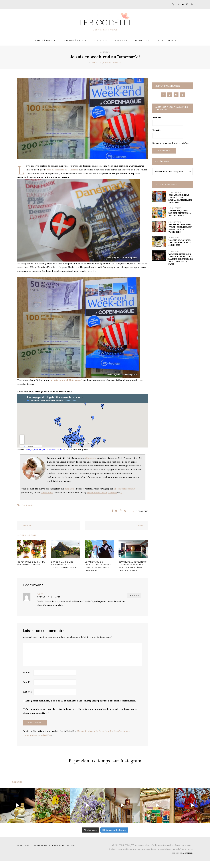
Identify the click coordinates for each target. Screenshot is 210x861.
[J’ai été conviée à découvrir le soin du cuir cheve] (122, 805)
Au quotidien (165, 40)
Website (27, 691)
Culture (99, 40)
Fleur (40, 594)
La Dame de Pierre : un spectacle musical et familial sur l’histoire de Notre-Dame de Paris (180, 259)
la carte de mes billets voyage (66, 380)
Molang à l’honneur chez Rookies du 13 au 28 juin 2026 (179, 242)
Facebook (92, 492)
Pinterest (102, 492)
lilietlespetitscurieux (124, 488)
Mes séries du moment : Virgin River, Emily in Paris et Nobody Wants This (180, 228)
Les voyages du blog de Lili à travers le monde (45, 449)
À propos (23, 845)
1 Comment (142, 511)
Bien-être (141, 40)
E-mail (157, 130)
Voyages (120, 40)
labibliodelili (47, 492)
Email (26, 682)
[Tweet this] (116, 511)
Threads (112, 492)
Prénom (156, 117)
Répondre (134, 596)
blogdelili (69, 488)
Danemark (97, 63)
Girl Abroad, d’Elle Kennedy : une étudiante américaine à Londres (180, 199)
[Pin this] (125, 511)
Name (26, 672)
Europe (107, 63)
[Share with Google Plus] (121, 511)
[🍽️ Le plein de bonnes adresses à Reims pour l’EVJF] (52, 805)
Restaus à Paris (43, 40)
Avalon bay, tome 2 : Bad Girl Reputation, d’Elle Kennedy (179, 213)
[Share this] (111, 511)
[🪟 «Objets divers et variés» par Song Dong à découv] (157, 805)
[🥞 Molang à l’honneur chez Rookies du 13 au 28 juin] (17, 805)
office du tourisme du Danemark (61, 169)
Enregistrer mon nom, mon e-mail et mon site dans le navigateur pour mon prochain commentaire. (80, 700)
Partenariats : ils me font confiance (56, 845)
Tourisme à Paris (73, 40)
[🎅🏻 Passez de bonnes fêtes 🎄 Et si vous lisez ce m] (192, 805)
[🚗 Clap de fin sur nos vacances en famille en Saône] (87, 805)
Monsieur (91, 458)
